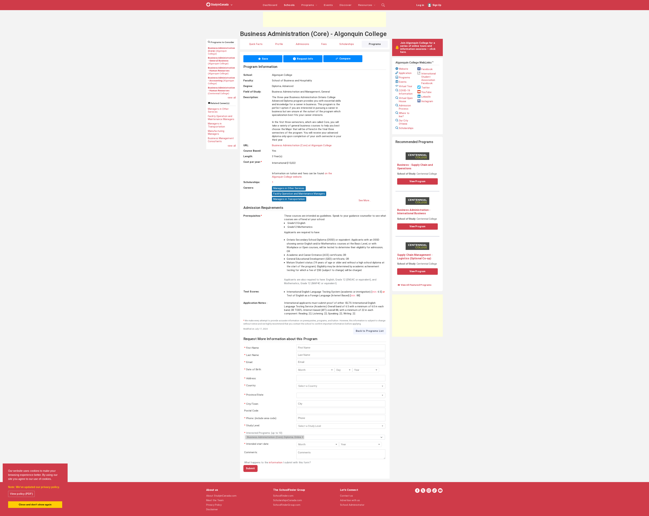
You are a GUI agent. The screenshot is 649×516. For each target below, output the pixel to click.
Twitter (425, 87)
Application (405, 73)
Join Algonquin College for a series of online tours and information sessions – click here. (417, 47)
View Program (417, 181)
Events (403, 81)
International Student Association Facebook (428, 78)
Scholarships (406, 128)
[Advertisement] (324, 19)
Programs (404, 77)
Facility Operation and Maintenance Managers (221, 118)
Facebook (426, 69)
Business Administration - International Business (413, 211)
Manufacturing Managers (216, 132)
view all (232, 97)
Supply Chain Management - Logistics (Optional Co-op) (415, 256)
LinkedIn (426, 96)
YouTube (426, 92)
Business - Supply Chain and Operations (415, 166)
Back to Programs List (370, 330)
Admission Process (405, 107)
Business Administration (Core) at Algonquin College (302, 145)
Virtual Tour (405, 86)
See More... (365, 200)
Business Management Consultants (221, 140)
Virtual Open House (406, 100)
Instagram (427, 101)
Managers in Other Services (218, 110)
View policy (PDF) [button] (21, 493)
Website (403, 68)
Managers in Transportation (216, 125)
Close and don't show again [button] (35, 504)
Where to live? (404, 115)
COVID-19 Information (406, 92)
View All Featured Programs (414, 284)
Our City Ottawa (403, 122)
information (275, 462)
